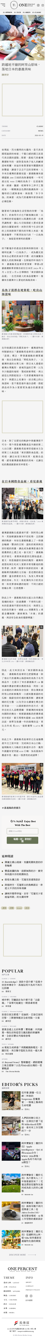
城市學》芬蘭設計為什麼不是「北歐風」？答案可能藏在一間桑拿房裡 (21, 1001)
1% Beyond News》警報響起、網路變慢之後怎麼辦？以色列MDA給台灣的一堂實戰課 (22, 1065)
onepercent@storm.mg (26, 1331)
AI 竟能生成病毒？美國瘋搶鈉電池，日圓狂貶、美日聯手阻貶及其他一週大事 (22, 1049)
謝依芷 (8, 1021)
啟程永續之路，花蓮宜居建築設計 (22, 879)
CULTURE (13, 997)
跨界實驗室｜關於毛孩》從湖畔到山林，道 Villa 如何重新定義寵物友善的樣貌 (32, 1236)
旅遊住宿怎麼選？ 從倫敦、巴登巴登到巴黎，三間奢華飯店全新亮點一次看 (22, 1016)
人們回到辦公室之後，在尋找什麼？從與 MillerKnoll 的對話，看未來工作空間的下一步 (32, 1124)
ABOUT (29, 1282)
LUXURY (13, 979)
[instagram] (38, 5)
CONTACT (30, 1286)
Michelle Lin (29, 1194)
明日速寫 (9, 1054)
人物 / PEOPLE (10, 1287)
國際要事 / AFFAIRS (12, 1291)
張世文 (8, 991)
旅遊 (27, 908)
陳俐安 (5, 75)
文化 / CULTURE (10, 1300)
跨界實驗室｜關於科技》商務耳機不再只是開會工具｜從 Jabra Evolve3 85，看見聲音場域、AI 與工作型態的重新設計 (32, 1211)
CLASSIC (40, 126)
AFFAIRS (11, 1044)
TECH (4, 1044)
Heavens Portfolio (16, 1011)
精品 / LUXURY (10, 1295)
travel (20, 908)
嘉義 (4, 908)
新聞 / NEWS (9, 1313)
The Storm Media (13, 1071)
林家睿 (8, 1006)
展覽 (12, 908)
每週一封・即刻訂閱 (23, 840)
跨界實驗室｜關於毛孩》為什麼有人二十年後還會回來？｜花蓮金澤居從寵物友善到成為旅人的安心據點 (32, 1183)
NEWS (40, 131)
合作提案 (29, 1300)
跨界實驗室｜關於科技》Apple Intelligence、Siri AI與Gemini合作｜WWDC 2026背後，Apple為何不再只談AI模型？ (32, 1153)
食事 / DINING (10, 1308)
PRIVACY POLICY (33, 1290)
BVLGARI (13, 1026)
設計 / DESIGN (10, 1304)
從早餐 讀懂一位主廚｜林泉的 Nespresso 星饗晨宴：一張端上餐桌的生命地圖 (32, 1099)
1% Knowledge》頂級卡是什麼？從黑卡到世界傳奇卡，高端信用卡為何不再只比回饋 (22, 985)
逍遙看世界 (29, 1223)
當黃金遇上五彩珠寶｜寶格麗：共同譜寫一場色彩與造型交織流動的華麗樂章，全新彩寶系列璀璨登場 (22, 1032)
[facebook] (42, 5)
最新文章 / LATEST (11, 1283)
